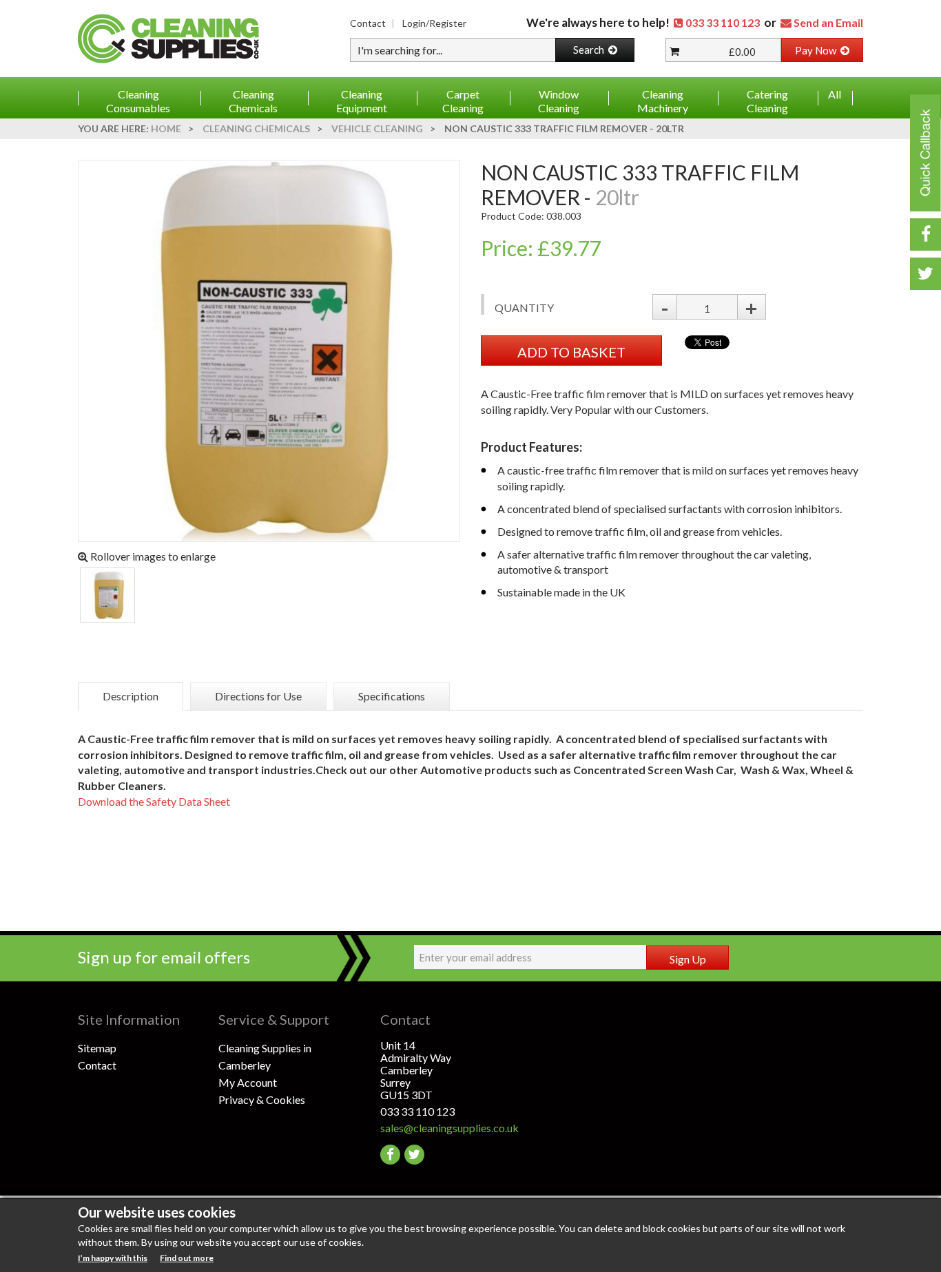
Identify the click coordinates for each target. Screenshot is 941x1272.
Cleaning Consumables (138, 100)
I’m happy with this (112, 1258)
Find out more (187, 1258)
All (834, 94)
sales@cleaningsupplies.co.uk (449, 1127)
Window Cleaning (558, 100)
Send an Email (828, 22)
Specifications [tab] (391, 695)
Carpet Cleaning (463, 100)
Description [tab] (130, 695)
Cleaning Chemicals (253, 100)
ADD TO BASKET (571, 352)
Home (166, 128)
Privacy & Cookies (261, 1099)
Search (590, 49)
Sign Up (688, 959)
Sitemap (97, 1047)
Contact (368, 23)
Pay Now (817, 50)
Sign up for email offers (164, 957)
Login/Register (434, 23)
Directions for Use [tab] (258, 695)
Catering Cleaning (767, 100)
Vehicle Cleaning (377, 128)
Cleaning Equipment (361, 100)
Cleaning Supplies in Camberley (264, 1056)
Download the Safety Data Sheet (154, 801)
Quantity (524, 307)
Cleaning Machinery (662, 100)
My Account (247, 1082)
